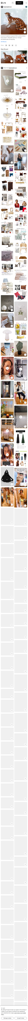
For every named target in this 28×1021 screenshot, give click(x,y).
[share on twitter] (12, 45)
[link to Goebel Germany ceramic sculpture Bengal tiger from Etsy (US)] (20, 57)
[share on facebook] (6, 45)
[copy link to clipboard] (16, 45)
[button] (26, 3)
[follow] (26, 7)
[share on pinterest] (9, 45)
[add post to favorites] (25, 32)
